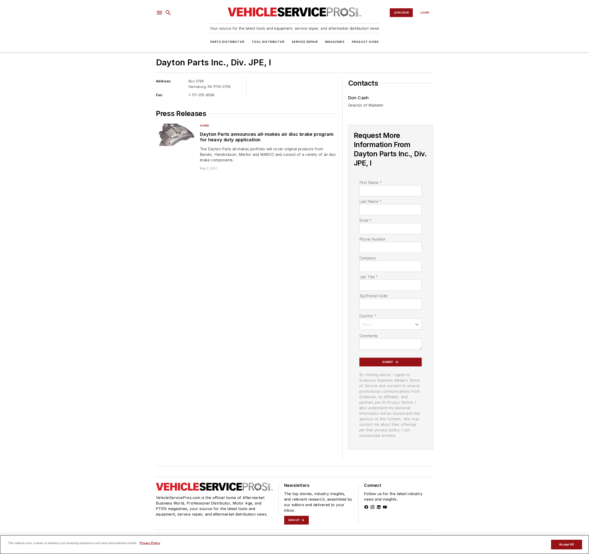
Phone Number (372, 239)
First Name (370, 182)
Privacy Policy (150, 543)
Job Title (368, 277)
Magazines (334, 42)
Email (365, 220)
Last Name (370, 201)
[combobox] (390, 324)
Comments (368, 336)
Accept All (566, 544)
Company (367, 258)
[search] (168, 12)
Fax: (159, 95)
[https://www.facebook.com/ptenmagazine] (366, 507)
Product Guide (365, 42)
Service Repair (305, 42)
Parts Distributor (227, 42)
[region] (294, 544)
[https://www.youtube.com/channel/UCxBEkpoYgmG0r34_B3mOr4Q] (385, 507)
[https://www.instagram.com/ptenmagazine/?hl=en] (372, 507)
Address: (163, 81)
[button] (159, 12)
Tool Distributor (268, 42)
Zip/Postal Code (373, 295)
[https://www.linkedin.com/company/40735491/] (378, 507)
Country (368, 315)
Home (204, 125)
